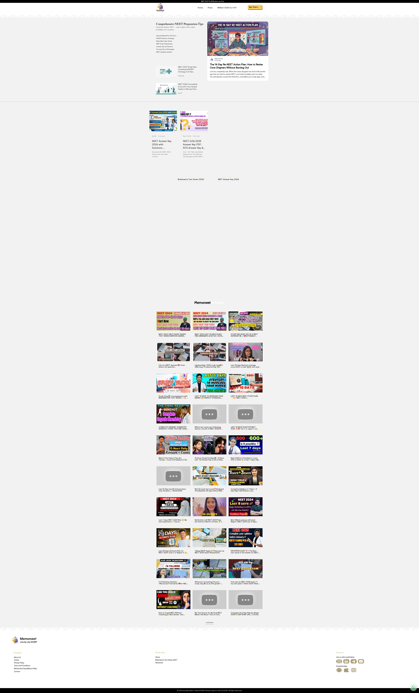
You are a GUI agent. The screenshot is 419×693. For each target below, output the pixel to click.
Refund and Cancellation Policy (25, 668)
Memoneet (28, 639)
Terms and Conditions (22, 666)
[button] (212, 7)
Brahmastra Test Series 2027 (166, 660)
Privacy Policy (19, 663)
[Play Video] (173, 321)
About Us (17, 657)
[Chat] (413, 687)
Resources (159, 663)
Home (157, 657)
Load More (209, 622)
